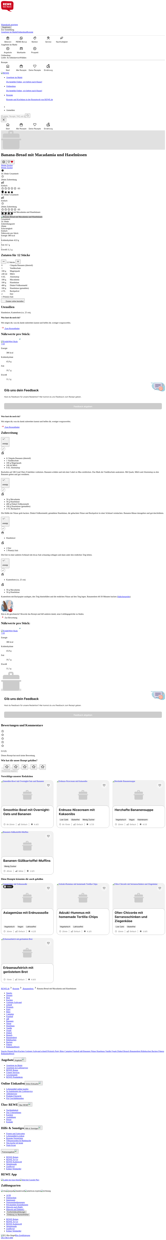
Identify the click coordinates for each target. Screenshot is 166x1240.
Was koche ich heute (14, 1143)
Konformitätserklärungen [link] (16, 1212)
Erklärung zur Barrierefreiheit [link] (18, 1215)
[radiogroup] (83, 767)
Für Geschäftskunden (15, 1098)
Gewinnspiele (12, 1075)
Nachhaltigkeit (12, 1110)
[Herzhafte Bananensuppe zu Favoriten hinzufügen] (160, 785)
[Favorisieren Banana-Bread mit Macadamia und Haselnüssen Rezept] (10, 162)
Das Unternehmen (13, 1112)
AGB (8, 1195)
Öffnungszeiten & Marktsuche (18, 1140)
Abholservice (11, 1094)
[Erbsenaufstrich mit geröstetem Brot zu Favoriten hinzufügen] (48, 943)
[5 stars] (43, 767)
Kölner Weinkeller (13, 1169)
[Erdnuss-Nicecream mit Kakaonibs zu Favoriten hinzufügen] (104, 785)
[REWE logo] (5, 73)
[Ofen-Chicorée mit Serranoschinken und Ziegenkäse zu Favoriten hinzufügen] (160, 888)
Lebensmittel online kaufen (17, 1089)
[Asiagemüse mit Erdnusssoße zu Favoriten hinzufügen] (48, 888)
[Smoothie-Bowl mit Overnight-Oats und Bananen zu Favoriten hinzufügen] (48, 785)
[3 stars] (25, 767)
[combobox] (13, 116)
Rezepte (16, 989)
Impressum (10, 1200)
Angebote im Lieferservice (17, 1068)
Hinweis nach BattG (14, 1207)
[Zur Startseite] (10, 16)
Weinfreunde (11, 1164)
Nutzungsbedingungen (15, 1202)
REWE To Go (12, 1159)
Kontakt (9, 1122)
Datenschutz (11, 1198)
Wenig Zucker (7, 165)
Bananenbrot (28, 989)
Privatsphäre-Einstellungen (17, 1205)
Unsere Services (12, 1072)
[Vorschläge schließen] (3, 120)
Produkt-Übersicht (13, 1096)
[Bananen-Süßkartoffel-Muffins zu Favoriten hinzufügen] (48, 836)
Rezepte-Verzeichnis (14, 1138)
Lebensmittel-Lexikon (15, 1136)
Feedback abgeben (83, 406)
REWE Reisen (12, 1157)
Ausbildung (11, 1117)
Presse (8, 1119)
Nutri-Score (11, 1145)
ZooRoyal (10, 1166)
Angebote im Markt (14, 1065)
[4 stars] (34, 767)
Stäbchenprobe (124, 596)
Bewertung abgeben (9, 771)
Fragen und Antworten (15, 1133)
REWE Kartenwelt (14, 1162)
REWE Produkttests (14, 1077)
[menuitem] (8, 39)
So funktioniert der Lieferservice (19, 1091)
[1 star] (7, 767)
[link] (85, 79)
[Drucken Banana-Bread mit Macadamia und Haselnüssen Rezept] (3, 162)
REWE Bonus (12, 1070)
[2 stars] (16, 767)
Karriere (9, 1115)
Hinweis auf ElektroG (15, 1209)
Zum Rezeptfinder (12, 328)
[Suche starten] (27, 116)
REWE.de (5, 989)
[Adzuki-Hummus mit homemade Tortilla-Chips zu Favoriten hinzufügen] (104, 888)
